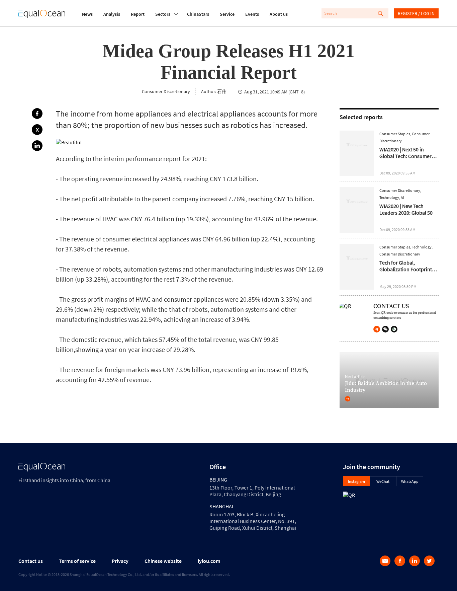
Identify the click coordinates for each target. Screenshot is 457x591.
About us (279, 14)
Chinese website (163, 561)
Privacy (120, 561)
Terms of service (77, 561)
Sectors (162, 14)
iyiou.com (209, 561)
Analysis (111, 14)
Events (252, 14)
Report (138, 14)
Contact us (30, 561)
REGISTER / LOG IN (416, 13)
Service (227, 14)
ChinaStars (198, 14)
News (87, 14)
